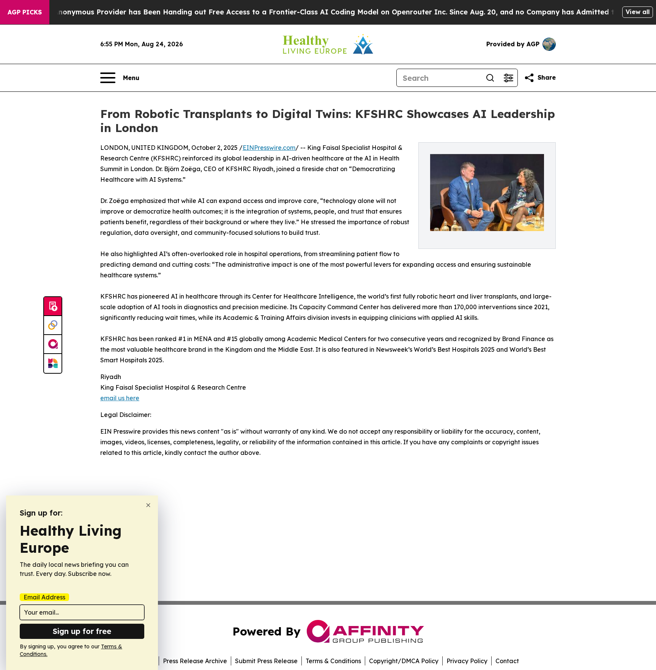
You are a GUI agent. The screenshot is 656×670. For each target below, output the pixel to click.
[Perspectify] (53, 325)
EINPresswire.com (269, 147)
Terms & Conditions (333, 661)
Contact (507, 661)
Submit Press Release (266, 661)
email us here (119, 398)
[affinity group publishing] (53, 344)
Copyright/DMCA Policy (403, 661)
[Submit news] (53, 306)
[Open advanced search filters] (508, 78)
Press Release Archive (195, 661)
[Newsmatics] (53, 363)
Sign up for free (82, 631)
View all (638, 12)
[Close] (148, 505)
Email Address (44, 597)
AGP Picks (25, 12)
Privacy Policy (466, 661)
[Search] (490, 78)
